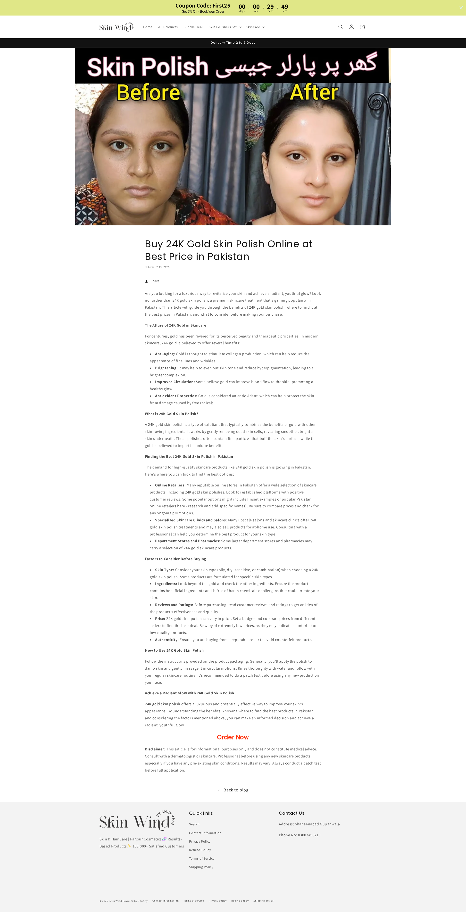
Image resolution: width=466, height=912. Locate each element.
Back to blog (236, 790)
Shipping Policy (201, 867)
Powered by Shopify (135, 901)
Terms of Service (202, 858)
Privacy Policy (199, 841)
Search (194, 824)
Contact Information (205, 833)
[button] (224, 27)
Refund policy (240, 900)
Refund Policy (200, 850)
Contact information (165, 900)
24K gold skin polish (162, 704)
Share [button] (154, 281)
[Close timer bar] (461, 8)
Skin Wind (115, 901)
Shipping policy (263, 900)
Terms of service (193, 900)
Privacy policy (218, 900)
